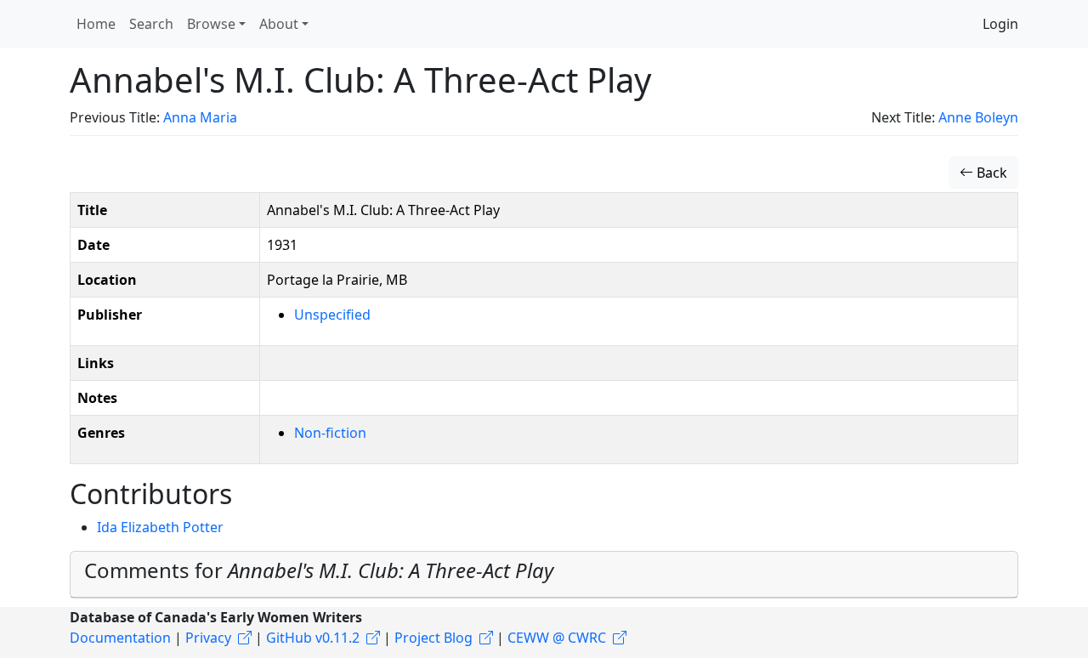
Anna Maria (200, 117)
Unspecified (332, 314)
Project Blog (433, 637)
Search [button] (151, 23)
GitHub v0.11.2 (313, 637)
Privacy (208, 637)
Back (990, 172)
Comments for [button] (318, 570)
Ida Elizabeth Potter (160, 527)
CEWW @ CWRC (556, 637)
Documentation (120, 637)
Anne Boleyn (978, 117)
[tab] (544, 575)
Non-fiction (330, 432)
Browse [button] (211, 23)
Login (1000, 23)
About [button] (278, 23)
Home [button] (96, 23)
